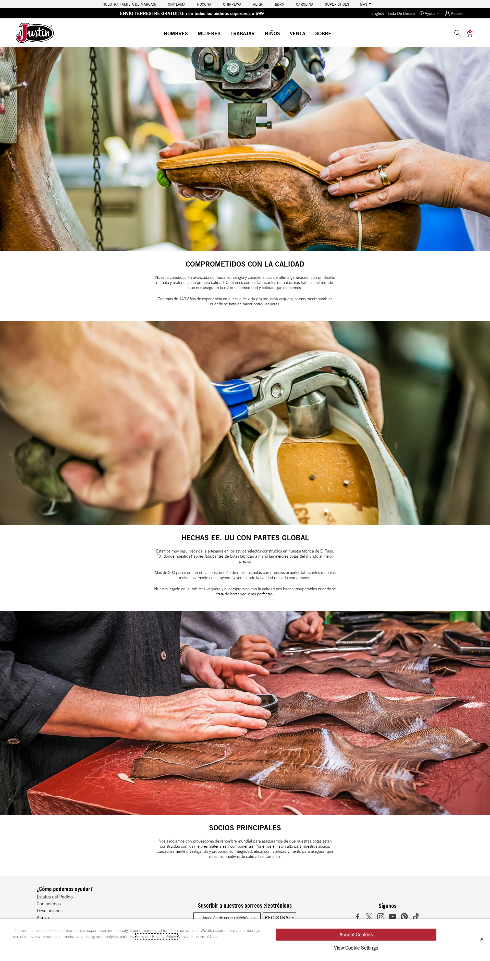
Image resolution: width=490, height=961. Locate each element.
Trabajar (242, 33)
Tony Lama (176, 4)
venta (297, 33)
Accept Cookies (356, 934)
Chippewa (232, 4)
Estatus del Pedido (55, 896)
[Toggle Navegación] (192, 34)
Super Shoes (337, 4)
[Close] (481, 939)
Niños (272, 33)
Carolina (304, 4)
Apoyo (43, 917)
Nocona (204, 4)
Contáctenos (49, 903)
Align (258, 4)
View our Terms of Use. (198, 936)
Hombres (176, 33)
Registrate (279, 917)
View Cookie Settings (356, 948)
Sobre (323, 33)
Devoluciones (50, 910)
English (377, 13)
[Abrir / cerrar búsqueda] (457, 33)
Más (364, 4)
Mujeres (209, 33)
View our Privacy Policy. (156, 936)
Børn (279, 4)
